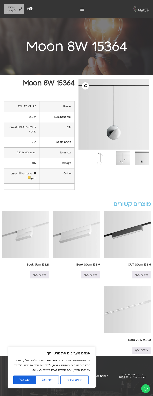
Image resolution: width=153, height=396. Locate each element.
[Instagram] (29, 8)
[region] (52, 367)
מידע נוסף (141, 275)
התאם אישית (74, 379)
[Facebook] (30, 8)
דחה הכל (47, 379)
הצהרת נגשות (100, 376)
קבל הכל (24, 379)
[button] (82, 9)
